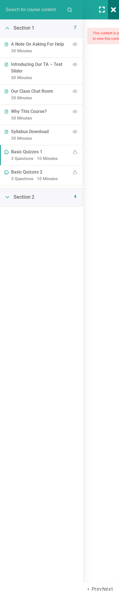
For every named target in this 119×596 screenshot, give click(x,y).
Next (107, 589)
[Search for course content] (69, 9)
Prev (97, 589)
